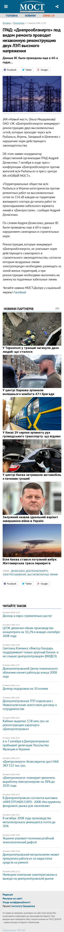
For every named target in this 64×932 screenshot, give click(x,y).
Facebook (19, 292)
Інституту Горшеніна (23, 906)
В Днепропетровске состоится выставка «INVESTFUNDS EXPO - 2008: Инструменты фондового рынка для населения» (32, 802)
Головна (12, 15)
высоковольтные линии (42, 574)
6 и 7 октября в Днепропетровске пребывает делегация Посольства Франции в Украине (26, 745)
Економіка (18, 23)
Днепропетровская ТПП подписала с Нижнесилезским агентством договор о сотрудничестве (30, 705)
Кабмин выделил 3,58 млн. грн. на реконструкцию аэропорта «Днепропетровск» (26, 725)
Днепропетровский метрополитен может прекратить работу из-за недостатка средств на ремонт (31, 858)
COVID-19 (48, 15)
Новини (30, 15)
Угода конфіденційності (16, 902)
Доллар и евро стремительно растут (27, 616)
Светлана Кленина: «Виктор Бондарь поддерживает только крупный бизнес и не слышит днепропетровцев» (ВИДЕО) (30, 652)
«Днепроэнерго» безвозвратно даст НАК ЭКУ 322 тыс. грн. (31, 763)
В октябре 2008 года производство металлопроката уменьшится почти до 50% (29, 822)
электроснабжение (14, 574)
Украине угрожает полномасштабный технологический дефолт (28, 840)
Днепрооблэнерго (37, 571)
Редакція (8, 894)
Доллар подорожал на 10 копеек (25, 688)
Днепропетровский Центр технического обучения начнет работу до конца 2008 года (30, 672)
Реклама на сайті (12, 898)
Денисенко (18, 571)
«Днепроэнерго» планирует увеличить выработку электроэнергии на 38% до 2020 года (29, 781)
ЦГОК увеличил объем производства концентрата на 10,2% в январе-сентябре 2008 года (31, 632)
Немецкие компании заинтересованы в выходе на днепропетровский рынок (30, 876)
